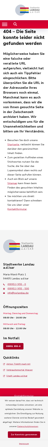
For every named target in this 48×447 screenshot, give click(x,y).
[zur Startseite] (27, 10)
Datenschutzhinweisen (27, 426)
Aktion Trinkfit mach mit (18, 364)
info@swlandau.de (18, 293)
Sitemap (12, 183)
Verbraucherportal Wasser (19, 369)
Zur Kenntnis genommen (24, 434)
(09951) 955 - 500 (18, 288)
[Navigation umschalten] (4, 24)
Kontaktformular (17, 209)
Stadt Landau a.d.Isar (16, 375)
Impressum (24, 443)
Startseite (13, 144)
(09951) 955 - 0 (16, 284)
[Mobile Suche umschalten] (15, 24)
